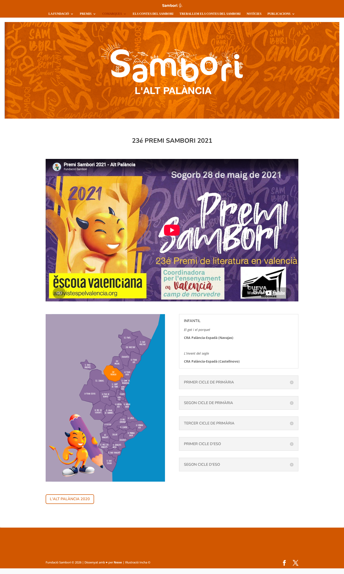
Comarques (112, 13)
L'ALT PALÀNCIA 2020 (70, 499)
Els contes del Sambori (153, 13)
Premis (85, 13)
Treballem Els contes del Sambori (210, 13)
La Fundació (58, 13)
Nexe (118, 562)
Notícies (254, 13)
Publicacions (278, 13)
